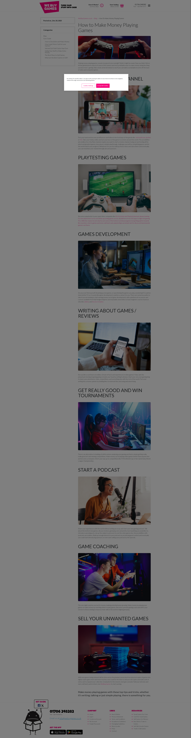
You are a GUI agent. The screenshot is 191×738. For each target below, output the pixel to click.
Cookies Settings (88, 85)
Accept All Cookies (102, 85)
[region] (96, 82)
